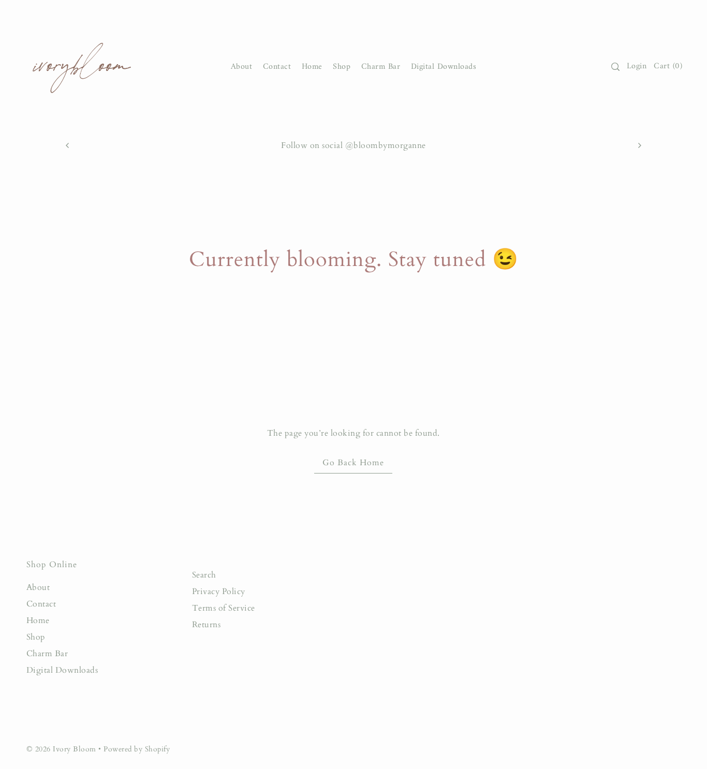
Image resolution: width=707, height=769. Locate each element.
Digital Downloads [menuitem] (444, 67)
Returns (206, 624)
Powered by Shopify (137, 749)
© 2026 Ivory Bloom (62, 749)
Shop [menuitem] (341, 67)
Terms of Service (223, 608)
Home (38, 620)
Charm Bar (47, 653)
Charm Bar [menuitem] (381, 67)
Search (204, 575)
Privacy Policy (218, 591)
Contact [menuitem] (277, 67)
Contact (41, 604)
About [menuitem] (242, 67)
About (38, 587)
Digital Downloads (62, 670)
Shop (36, 637)
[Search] (615, 67)
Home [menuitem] (312, 67)
